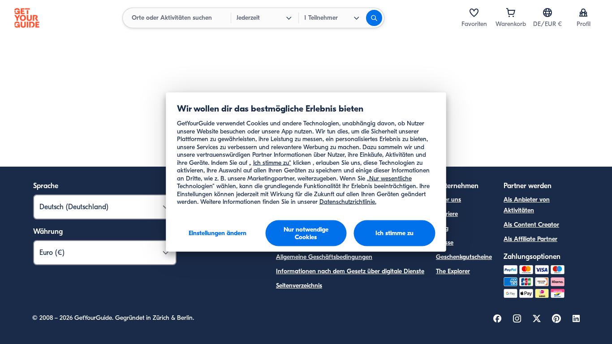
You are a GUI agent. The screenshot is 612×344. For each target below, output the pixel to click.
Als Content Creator (531, 224)
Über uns (448, 199)
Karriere (447, 214)
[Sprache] (547, 12)
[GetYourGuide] (26, 18)
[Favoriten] (474, 12)
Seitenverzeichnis (299, 285)
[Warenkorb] (511, 12)
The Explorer (453, 271)
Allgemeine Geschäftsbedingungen (324, 257)
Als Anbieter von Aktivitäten (527, 205)
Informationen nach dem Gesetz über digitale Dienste (350, 271)
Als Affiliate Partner (530, 239)
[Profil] (583, 12)
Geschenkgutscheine (464, 257)
